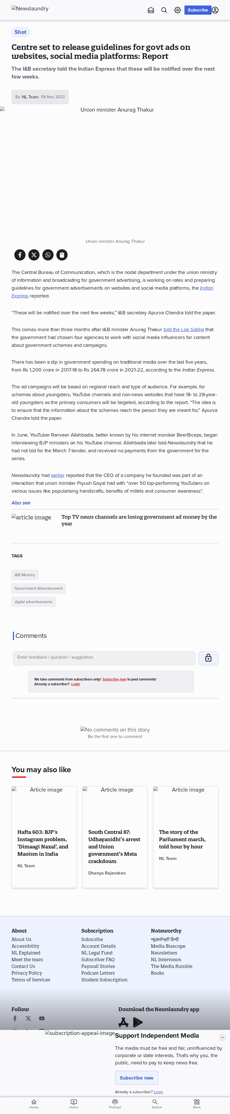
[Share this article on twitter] (34, 255)
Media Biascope (168, 946)
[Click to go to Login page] (215, 10)
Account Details (98, 946)
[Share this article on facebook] (20, 255)
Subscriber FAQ (98, 959)
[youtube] (42, 1019)
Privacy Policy (27, 973)
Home (34, 1104)
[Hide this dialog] (222, 1037)
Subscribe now (136, 1078)
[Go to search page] (164, 10)
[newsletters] (151, 10)
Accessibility (25, 946)
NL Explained (26, 953)
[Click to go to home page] (42, 8)
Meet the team (27, 959)
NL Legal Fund (96, 953)
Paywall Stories (98, 966)
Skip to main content (39, 37)
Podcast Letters (98, 973)
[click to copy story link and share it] (62, 255)
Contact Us (23, 966)
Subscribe (198, 10)
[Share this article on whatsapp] (48, 255)
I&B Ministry (25, 575)
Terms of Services (31, 979)
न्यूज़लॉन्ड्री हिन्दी (165, 939)
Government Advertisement (39, 588)
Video (73, 1104)
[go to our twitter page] (28, 1019)
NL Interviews (166, 959)
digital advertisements (33, 601)
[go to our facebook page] (15, 1019)
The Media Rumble (171, 966)
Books (157, 973)
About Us (21, 939)
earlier (58, 475)
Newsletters (164, 953)
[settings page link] (177, 10)
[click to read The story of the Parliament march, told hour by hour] (185, 805)
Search (157, 1107)
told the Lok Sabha (184, 329)
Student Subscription (104, 979)
